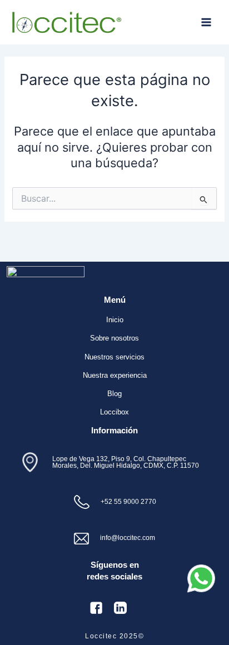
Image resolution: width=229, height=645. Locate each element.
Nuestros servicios (114, 357)
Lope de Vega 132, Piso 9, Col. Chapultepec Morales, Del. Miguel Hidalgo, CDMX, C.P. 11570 (125, 462)
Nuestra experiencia (115, 375)
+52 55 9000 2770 (128, 501)
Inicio (114, 320)
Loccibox (114, 412)
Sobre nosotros (114, 338)
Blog (114, 393)
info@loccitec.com (127, 537)
